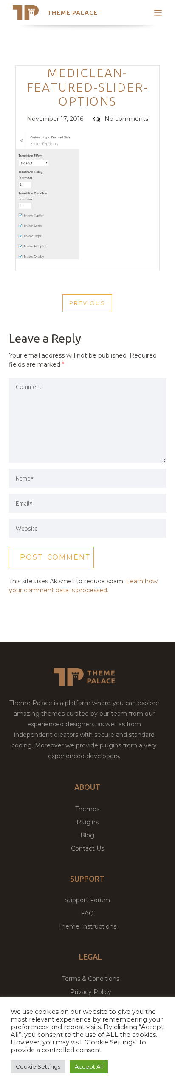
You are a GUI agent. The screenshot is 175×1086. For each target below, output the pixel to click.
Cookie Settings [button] (38, 1066)
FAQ (87, 913)
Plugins (87, 822)
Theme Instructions (87, 926)
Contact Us (87, 848)
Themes (87, 809)
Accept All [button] (89, 1066)
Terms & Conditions (90, 978)
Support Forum (87, 900)
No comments (126, 119)
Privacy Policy (90, 992)
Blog (87, 835)
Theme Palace (72, 12)
